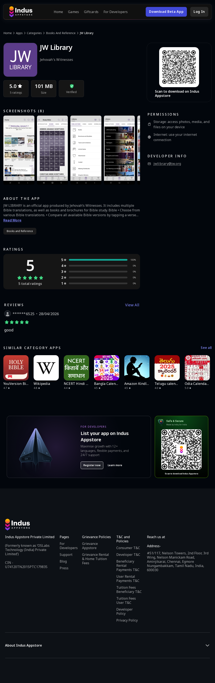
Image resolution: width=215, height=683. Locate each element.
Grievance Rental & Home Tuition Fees (95, 558)
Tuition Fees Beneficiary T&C (129, 589)
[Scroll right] (206, 368)
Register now (92, 465)
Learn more (115, 465)
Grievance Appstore (90, 546)
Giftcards (91, 12)
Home (58, 12)
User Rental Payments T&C (127, 578)
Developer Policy (124, 611)
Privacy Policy (127, 620)
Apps (19, 33)
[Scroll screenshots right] (131, 150)
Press (64, 568)
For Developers (116, 12)
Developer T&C (128, 554)
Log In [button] (199, 11)
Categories (34, 33)
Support (66, 554)
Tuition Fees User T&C (126, 600)
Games (73, 12)
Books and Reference (61, 33)
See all (206, 348)
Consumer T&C (128, 548)
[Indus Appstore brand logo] (20, 11)
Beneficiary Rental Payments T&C (127, 565)
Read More (12, 220)
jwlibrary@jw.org (167, 163)
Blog (63, 561)
